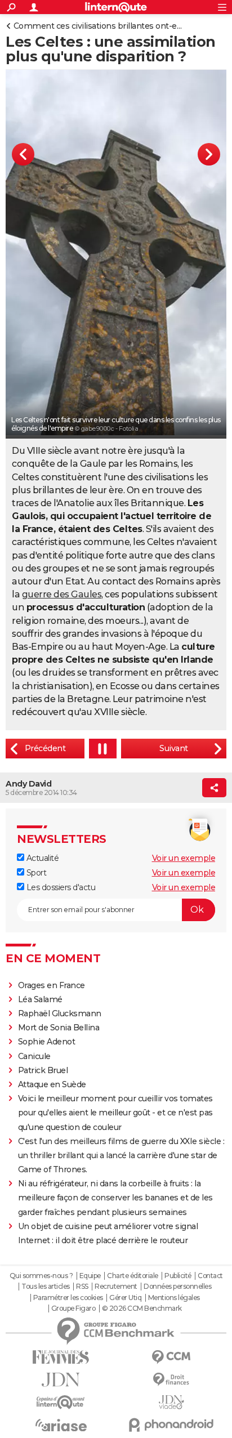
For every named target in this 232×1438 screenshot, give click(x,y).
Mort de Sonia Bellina (59, 1027)
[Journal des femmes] (61, 1357)
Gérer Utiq (125, 1298)
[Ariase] (61, 1425)
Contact (210, 1276)
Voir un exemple (184, 858)
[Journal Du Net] (61, 1380)
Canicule (34, 1056)
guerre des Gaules (62, 594)
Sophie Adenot (46, 1042)
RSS (82, 1286)
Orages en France (51, 985)
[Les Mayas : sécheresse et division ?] (45, 748)
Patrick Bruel (43, 1070)
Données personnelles (177, 1286)
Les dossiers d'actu (59, 887)
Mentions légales (174, 1298)
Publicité (177, 1276)
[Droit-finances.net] (171, 1380)
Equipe (90, 1276)
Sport (35, 873)
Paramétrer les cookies (68, 1298)
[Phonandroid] (171, 1425)
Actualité (41, 858)
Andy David (28, 784)
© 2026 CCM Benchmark (142, 1308)
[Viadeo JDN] (171, 1402)
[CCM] (171, 1357)
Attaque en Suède (52, 1084)
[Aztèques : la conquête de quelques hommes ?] (173, 748)
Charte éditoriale (132, 1276)
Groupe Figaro (73, 1308)
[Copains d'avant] (61, 1402)
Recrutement (116, 1286)
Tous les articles (45, 1286)
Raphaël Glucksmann (59, 1013)
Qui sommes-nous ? (41, 1276)
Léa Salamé (40, 999)
